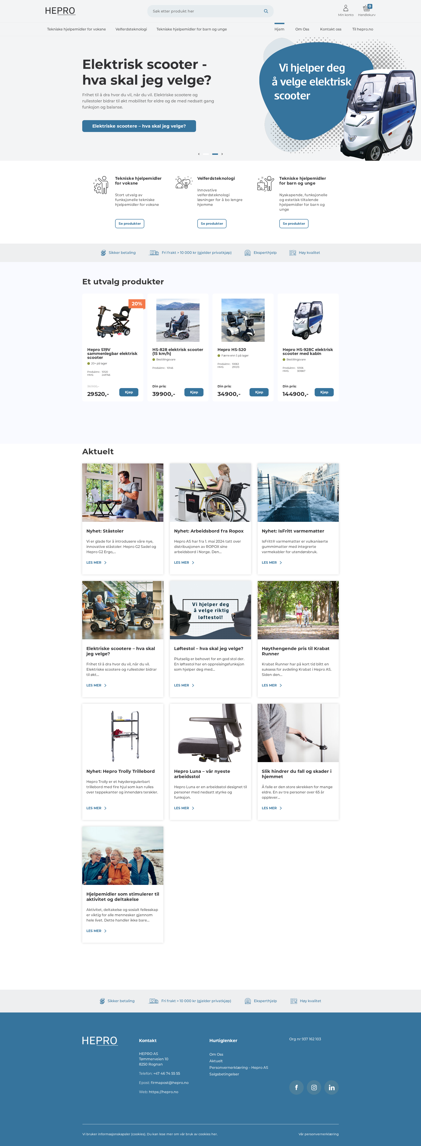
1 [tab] (206, 154)
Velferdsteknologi (131, 29)
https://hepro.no (164, 1092)
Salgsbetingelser (224, 1074)
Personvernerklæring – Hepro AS (238, 1068)
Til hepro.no (362, 29)
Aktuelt (216, 1061)
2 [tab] (215, 154)
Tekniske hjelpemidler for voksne (76, 29)
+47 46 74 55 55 (166, 1073)
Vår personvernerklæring (319, 1134)
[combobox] (210, 11)
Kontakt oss (330, 29)
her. (214, 1134)
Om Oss (302, 29)
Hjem (279, 29)
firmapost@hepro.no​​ (170, 1083)
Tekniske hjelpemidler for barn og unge (192, 29)
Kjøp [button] (129, 392)
